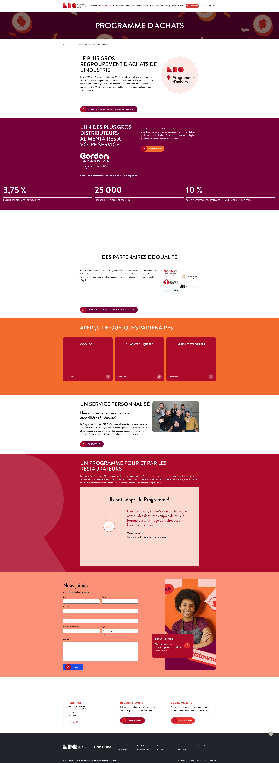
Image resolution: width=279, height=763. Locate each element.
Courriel (66, 607)
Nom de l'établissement (71, 626)
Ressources (149, 6)
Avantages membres (106, 6)
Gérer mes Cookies (210, 760)
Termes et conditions (195, 760)
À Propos (93, 6)
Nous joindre (73, 715)
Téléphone (67, 617)
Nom (65, 597)
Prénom (104, 597)
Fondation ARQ (162, 6)
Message (66, 639)
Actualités (120, 6)
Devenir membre (177, 6)
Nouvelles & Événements (144, 745)
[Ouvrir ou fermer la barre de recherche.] (210, 6)
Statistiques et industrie (144, 749)
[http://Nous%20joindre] (187, 648)
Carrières (160, 749)
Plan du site (181, 760)
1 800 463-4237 (74, 712)
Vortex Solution (113, 760)
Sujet (104, 626)
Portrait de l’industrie (134, 6)
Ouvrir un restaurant (184, 745)
